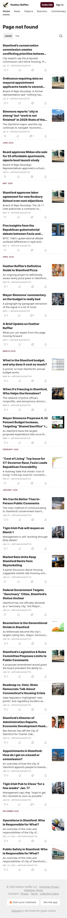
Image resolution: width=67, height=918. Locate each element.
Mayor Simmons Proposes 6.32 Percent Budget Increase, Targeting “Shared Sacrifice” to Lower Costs (25, 422)
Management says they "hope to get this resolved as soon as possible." (24, 794)
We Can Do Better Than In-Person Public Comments (22, 501)
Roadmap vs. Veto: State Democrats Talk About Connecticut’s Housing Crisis (24, 689)
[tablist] (12, 35)
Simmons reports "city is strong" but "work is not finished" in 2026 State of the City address (24, 116)
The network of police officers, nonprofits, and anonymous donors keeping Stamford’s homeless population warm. (24, 399)
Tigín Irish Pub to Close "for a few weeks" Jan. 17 (23, 786)
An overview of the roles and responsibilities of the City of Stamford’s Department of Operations (25, 830)
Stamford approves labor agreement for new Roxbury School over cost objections (23, 196)
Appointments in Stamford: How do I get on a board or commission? (22, 755)
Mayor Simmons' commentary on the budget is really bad (24, 297)
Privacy (25, 893)
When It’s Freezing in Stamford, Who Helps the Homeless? (25, 391)
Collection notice (49, 893)
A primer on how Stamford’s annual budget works (24, 370)
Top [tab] (17, 35)
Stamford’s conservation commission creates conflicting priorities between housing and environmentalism (25, 50)
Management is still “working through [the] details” (25, 538)
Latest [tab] (8, 35)
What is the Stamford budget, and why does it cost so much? (25, 362)
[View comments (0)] (20, 70)
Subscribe (47, 4)
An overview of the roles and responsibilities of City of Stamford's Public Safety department (24, 859)
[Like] (5, 136)
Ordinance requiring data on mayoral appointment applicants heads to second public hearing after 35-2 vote (24, 83)
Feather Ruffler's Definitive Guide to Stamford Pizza (22, 268)
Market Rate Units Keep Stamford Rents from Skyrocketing (19, 561)
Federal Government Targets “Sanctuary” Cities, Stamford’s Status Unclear (25, 594)
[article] (33, 57)
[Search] (60, 35)
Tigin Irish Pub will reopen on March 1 (23, 530)
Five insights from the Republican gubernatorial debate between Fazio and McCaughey (22, 230)
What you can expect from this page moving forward (24, 334)
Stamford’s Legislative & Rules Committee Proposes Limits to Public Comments (25, 656)
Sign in (60, 4)
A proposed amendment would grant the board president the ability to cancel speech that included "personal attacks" (25, 666)
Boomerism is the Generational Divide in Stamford (25, 625)
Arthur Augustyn (21, 65)
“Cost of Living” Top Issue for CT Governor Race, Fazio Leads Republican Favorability (25, 463)
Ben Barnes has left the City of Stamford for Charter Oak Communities (20, 732)
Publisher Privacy (49, 886)
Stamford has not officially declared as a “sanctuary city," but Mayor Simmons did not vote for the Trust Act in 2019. (24, 604)
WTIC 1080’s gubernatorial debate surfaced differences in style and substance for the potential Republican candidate (23, 240)
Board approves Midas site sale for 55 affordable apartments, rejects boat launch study (25, 156)
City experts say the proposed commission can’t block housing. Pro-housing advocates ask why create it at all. (25, 59)
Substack (16, 910)
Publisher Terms (33, 890)
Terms (34, 893)
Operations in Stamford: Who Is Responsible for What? (24, 822)
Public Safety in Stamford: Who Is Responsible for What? (25, 851)
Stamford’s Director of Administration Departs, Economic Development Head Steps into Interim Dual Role (24, 722)
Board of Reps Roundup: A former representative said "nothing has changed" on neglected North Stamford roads (23, 92)
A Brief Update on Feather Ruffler (21, 326)
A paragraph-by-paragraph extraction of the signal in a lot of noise (25, 305)
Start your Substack (24, 902)
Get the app (50, 902)
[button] (6, 11)
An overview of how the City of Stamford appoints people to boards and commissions (24, 765)
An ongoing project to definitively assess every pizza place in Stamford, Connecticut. (24, 276)
